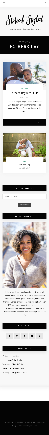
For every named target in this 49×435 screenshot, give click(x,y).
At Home (24, 88)
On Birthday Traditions (11, 356)
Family (24, 161)
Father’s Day (24, 164)
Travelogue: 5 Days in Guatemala (15, 372)
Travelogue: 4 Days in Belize (13, 364)
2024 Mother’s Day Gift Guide (13, 360)
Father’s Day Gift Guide (24, 93)
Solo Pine (33, 426)
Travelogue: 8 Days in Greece (13, 368)
